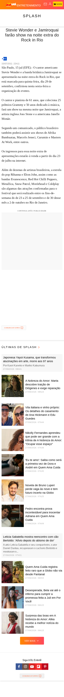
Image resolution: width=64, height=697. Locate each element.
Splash (32, 16)
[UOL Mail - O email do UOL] (45, 4)
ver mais (29, 641)
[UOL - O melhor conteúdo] (11, 5)
